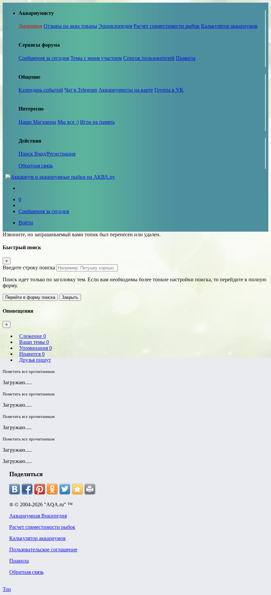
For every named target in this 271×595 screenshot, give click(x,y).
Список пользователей (148, 58)
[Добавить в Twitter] (64, 489)
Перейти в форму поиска (30, 297)
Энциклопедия (115, 26)
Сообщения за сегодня (44, 58)
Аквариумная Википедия (38, 516)
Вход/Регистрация (54, 154)
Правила (185, 58)
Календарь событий (41, 90)
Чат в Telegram (80, 90)
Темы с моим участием (96, 58)
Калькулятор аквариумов (229, 26)
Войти (26, 222)
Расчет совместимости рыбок (167, 26)
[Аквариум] (60, 177)
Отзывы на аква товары (70, 26)
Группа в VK (169, 90)
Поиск (26, 154)
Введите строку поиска (29, 267)
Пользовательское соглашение (43, 549)
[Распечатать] (90, 489)
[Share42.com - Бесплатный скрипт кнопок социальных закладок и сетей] (102, 489)
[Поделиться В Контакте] (14, 489)
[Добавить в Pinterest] (39, 489)
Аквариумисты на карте (125, 90)
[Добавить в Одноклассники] (52, 489)
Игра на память (97, 122)
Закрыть (70, 297)
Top (7, 589)
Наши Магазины (37, 122)
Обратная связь (36, 165)
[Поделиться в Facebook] (27, 489)
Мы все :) (68, 122)
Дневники (30, 26)
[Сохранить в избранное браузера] (77, 489)
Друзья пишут (35, 360)
